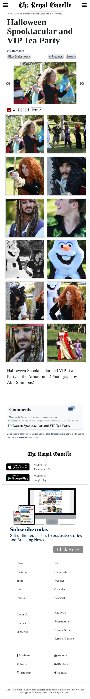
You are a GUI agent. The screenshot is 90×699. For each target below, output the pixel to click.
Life (19, 589)
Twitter (23, 664)
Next (82, 84)
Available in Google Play (39, 478)
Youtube (62, 655)
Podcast (62, 673)
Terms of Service (18, 437)
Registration (61, 621)
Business (22, 572)
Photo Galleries (14, 14)
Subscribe (22, 632)
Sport (20, 580)
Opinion (21, 598)
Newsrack (60, 598)
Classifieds (60, 572)
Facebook (24, 655)
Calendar (59, 589)
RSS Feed (63, 664)
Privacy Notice (63, 630)
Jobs (57, 563)
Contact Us (23, 623)
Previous (8, 84)
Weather (59, 580)
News (20, 563)
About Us (22, 614)
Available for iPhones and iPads (42, 467)
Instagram (25, 673)
